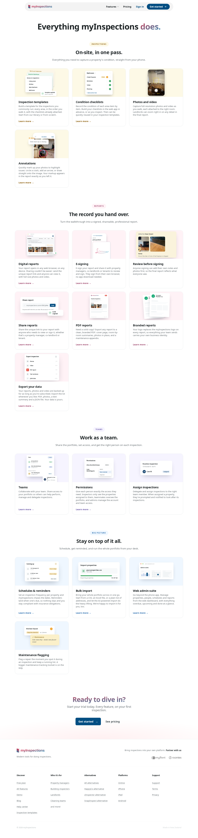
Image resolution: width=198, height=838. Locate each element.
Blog (19, 800)
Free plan (21, 783)
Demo (19, 794)
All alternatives (91, 783)
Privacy (155, 794)
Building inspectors (60, 788)
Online (121, 783)
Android (122, 800)
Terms (155, 788)
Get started (88, 721)
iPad (120, 794)
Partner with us (173, 750)
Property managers (60, 783)
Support (156, 783)
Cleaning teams (58, 800)
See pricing (113, 721)
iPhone (121, 788)
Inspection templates (27, 812)
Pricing (127, 6)
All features (22, 788)
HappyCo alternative (94, 788)
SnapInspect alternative (96, 800)
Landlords (55, 794)
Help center (22, 806)
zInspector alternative (95, 794)
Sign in (140, 6)
